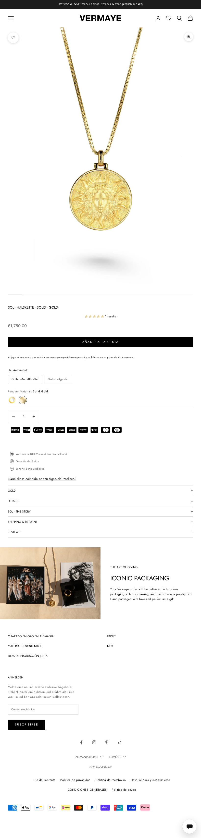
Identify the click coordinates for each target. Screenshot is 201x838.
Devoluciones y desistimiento (150, 780)
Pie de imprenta (44, 780)
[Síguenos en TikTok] (119, 742)
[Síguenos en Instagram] (94, 742)
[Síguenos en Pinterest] (106, 742)
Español (115, 757)
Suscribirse (26, 724)
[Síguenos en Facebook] (81, 742)
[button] (95, 316)
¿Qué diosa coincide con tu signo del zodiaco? (42, 478)
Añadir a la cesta (100, 342)
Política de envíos (124, 790)
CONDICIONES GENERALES (87, 790)
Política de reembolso (111, 780)
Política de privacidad (75, 780)
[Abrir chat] (189, 826)
